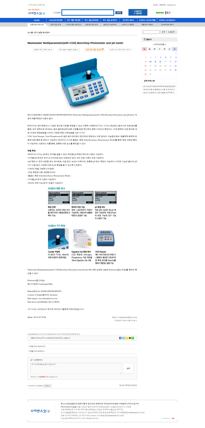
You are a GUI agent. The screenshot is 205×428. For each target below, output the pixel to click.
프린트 (56, 338)
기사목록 (47, 338)
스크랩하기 (66, 338)
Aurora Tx (41, 346)
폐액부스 (41, 351)
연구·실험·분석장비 (42, 32)
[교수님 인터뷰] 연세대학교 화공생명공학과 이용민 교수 (164, 86)
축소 (39, 338)
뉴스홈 (30, 32)
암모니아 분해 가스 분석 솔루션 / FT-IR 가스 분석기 (162, 93)
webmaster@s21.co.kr (136, 412)
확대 (34, 338)
